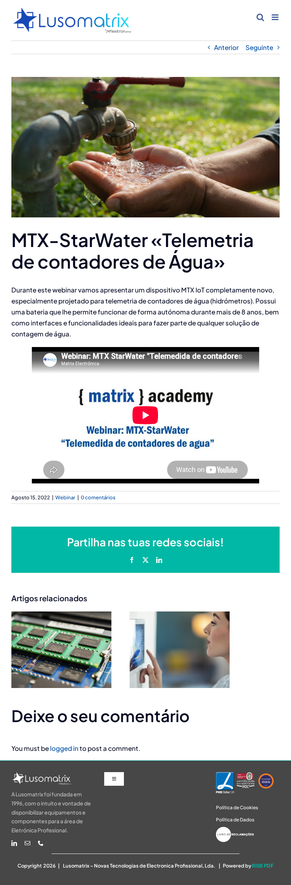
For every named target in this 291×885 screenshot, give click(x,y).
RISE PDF (263, 866)
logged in (64, 748)
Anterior (226, 47)
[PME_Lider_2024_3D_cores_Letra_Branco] (225, 775)
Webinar (65, 497)
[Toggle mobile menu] (276, 17)
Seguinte (259, 47)
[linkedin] (14, 843)
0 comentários (98, 497)
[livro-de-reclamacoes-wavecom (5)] (235, 830)
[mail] (27, 843)
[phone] (41, 843)
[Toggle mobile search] (260, 17)
